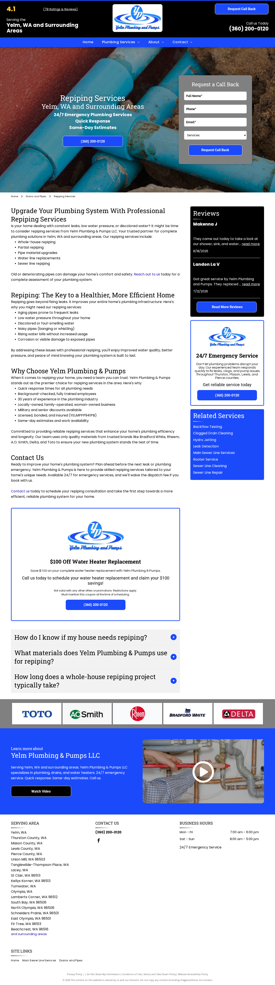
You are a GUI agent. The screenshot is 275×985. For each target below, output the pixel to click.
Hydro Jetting (204, 439)
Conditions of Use (132, 974)
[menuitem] (88, 42)
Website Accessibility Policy (193, 974)
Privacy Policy (74, 974)
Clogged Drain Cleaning (213, 433)
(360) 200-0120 (249, 28)
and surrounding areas (29, 934)
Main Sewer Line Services (214, 452)
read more (251, 243)
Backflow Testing (207, 426)
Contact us (20, 491)
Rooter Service (205, 459)
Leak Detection (206, 446)
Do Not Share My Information (103, 974)
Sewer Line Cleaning (210, 465)
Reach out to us (147, 274)
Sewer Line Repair (208, 472)
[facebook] (98, 841)
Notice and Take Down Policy (160, 974)
